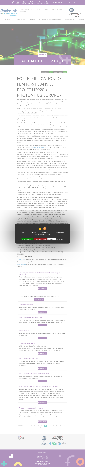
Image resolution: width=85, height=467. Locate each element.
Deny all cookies (41, 239)
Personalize (51, 239)
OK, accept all (27, 239)
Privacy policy (60, 239)
